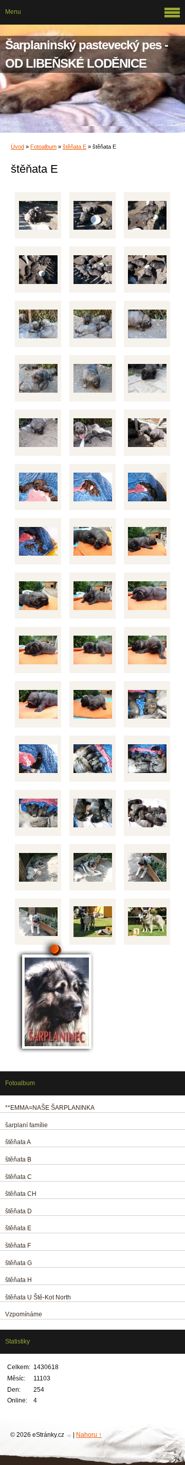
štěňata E (74, 147)
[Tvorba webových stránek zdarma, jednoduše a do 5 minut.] (69, 1435)
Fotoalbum (43, 147)
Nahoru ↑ (89, 1434)
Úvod (17, 147)
